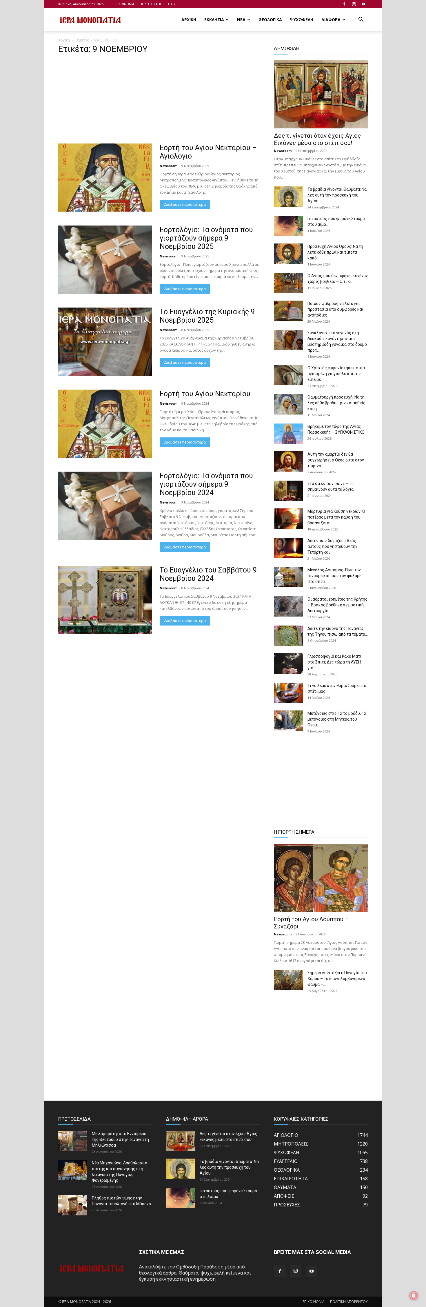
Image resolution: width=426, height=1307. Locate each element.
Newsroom (168, 165)
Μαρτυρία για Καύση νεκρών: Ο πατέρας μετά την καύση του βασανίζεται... (336, 517)
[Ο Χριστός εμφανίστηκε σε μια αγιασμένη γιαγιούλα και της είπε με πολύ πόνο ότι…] (288, 375)
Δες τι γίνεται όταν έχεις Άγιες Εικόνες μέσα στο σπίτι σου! (317, 139)
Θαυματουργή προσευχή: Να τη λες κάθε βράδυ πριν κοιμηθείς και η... (336, 403)
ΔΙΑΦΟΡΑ (331, 19)
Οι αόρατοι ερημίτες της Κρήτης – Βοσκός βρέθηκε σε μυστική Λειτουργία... (337, 605)
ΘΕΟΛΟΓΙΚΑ (270, 19)
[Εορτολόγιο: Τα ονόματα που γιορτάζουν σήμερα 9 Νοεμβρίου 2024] (105, 506)
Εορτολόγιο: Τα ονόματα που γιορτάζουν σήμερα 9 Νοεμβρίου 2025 (206, 238)
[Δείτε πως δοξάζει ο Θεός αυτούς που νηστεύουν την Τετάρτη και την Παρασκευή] (288, 548)
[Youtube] (363, 4)
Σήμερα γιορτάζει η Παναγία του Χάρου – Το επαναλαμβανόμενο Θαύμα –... (337, 978)
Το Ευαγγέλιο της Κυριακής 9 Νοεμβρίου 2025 (207, 316)
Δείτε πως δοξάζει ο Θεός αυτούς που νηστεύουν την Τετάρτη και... (332, 546)
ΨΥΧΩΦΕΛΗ (301, 19)
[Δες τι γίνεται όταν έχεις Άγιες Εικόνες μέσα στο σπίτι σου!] (321, 94)
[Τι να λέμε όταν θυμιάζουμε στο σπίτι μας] (288, 693)
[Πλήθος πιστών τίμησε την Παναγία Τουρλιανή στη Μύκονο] (72, 1205)
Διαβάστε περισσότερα (185, 204)
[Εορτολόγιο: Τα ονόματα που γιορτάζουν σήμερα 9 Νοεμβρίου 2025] (105, 260)
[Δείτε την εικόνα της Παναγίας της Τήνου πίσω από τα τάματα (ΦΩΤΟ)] (288, 636)
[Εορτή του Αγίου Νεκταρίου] (105, 424)
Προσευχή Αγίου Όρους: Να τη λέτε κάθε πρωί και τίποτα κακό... (335, 252)
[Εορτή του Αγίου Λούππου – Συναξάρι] (321, 878)
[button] (361, 20)
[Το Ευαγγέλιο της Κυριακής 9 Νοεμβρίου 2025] (105, 342)
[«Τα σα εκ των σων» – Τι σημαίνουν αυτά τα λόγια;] (288, 491)
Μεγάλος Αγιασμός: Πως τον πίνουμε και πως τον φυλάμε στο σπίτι (334, 576)
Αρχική (64, 40)
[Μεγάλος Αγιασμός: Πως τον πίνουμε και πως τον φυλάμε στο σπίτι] (288, 577)
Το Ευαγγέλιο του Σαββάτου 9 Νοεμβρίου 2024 (208, 574)
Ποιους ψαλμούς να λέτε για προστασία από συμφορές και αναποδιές (335, 309)
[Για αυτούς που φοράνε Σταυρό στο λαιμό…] (288, 226)
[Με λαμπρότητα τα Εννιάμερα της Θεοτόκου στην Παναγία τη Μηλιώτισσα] (72, 1141)
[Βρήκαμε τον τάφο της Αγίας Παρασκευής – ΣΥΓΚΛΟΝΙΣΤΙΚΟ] (288, 433)
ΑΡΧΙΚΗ (188, 19)
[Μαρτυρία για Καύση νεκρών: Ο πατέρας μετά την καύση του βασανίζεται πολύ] (288, 518)
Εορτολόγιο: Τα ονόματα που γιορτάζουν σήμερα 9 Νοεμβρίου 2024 (206, 484)
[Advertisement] (159, 100)
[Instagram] (353, 4)
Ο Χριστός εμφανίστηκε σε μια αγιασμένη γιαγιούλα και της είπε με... (336, 374)
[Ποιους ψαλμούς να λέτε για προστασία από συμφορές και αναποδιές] (288, 311)
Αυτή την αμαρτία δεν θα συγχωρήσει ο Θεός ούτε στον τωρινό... (335, 460)
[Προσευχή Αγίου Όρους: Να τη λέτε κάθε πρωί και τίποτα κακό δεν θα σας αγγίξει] (288, 253)
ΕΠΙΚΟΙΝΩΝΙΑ (124, 4)
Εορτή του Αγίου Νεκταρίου (205, 394)
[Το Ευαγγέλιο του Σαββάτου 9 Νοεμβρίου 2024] (105, 600)
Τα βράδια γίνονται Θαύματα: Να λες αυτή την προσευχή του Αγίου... (337, 195)
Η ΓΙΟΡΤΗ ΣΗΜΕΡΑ (294, 832)
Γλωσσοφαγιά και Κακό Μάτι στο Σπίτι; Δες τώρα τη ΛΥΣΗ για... (334, 662)
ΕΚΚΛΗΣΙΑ (214, 19)
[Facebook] (344, 4)
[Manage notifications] (413, 1295)
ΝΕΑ (241, 19)
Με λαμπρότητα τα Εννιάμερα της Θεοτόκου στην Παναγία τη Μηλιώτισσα (120, 1139)
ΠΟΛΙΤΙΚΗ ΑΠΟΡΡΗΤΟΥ (158, 4)
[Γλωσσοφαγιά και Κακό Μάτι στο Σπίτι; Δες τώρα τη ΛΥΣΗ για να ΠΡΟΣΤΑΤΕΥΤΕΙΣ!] (288, 663)
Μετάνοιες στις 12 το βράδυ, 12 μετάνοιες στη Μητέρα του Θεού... (336, 719)
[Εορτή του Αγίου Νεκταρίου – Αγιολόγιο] (105, 177)
